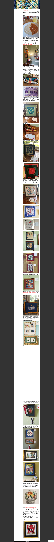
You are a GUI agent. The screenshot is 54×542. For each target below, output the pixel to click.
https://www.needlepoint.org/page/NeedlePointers (27, 44)
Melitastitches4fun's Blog (18, 2)
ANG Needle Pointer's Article (27, 507)
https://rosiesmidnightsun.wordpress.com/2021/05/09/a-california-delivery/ (29, 292)
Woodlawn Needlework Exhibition (25, 10)
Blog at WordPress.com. (27, 541)
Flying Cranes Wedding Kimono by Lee (33, 507)
